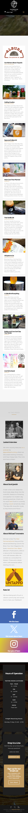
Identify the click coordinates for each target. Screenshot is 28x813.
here (10, 501)
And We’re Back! (9, 371)
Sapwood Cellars (16, 809)
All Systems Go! (9, 255)
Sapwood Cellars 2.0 (10, 140)
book (11, 504)
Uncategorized (9, 64)
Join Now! (14, 782)
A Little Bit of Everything (11, 293)
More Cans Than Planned (12, 180)
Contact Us (14, 757)
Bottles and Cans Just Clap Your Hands (12, 332)
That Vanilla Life (9, 218)
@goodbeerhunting (10, 452)
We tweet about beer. (14, 636)
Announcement (9, 103)
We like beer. (14, 621)
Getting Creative (9, 102)
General (7, 181)
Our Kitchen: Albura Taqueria (13, 63)
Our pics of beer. (14, 651)
